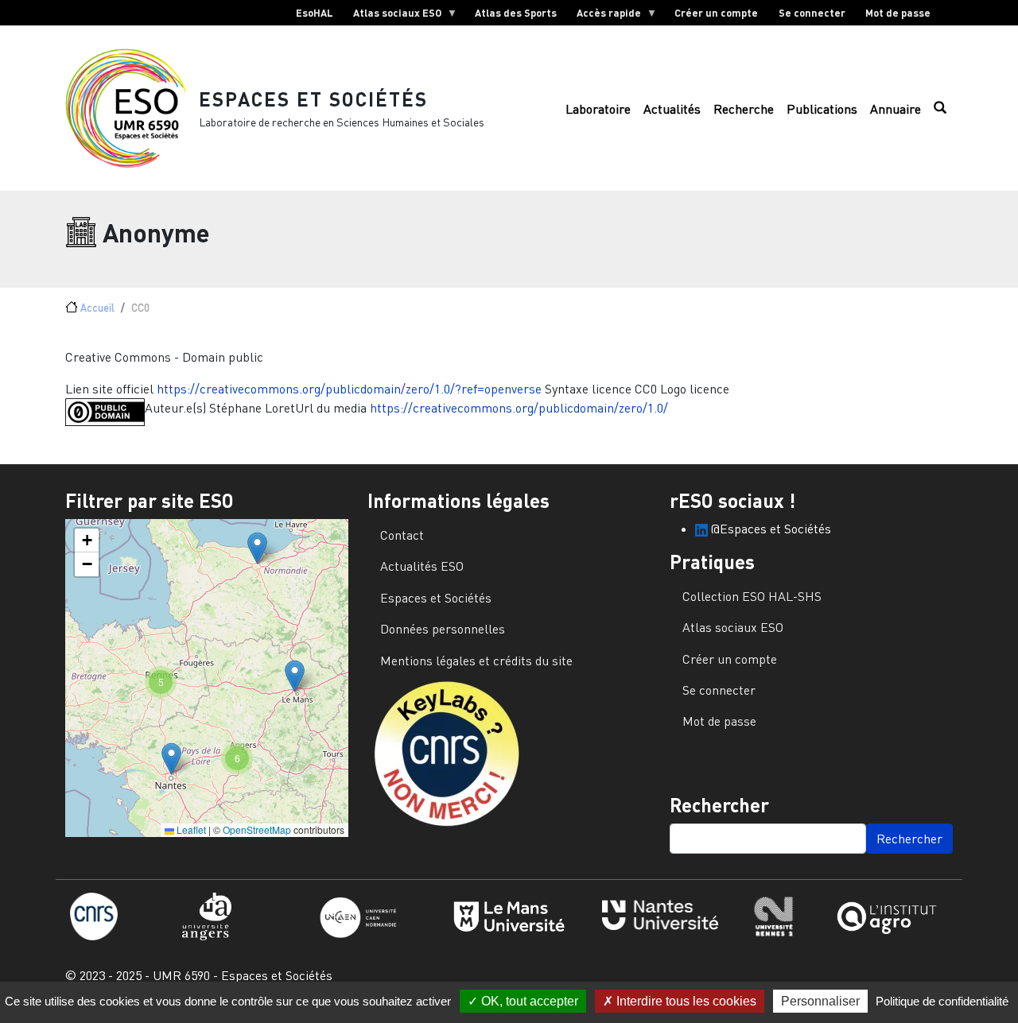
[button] (257, 548)
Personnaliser (820, 1001)
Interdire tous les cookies (684, 1001)
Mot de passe (898, 12)
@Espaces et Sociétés (769, 529)
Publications (822, 109)
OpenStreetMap (257, 829)
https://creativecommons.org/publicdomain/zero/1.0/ (519, 408)
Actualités (672, 109)
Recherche (743, 109)
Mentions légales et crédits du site (476, 660)
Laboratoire (598, 109)
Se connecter (812, 12)
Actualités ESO (422, 566)
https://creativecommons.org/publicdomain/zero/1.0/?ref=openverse (349, 389)
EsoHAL (314, 12)
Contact (402, 535)
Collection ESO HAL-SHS (752, 596)
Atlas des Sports (516, 12)
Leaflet (190, 829)
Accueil (97, 307)
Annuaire (895, 109)
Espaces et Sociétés (313, 98)
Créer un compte (716, 12)
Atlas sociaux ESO (392, 15)
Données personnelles (442, 629)
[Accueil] (132, 108)
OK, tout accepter (528, 1001)
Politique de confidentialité (942, 1001)
